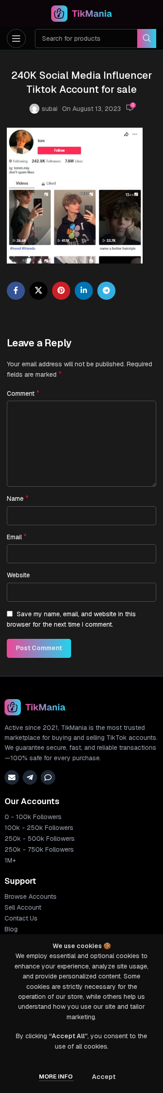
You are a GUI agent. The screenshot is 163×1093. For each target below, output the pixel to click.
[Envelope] (12, 777)
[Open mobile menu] (16, 38)
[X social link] (38, 291)
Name (18, 498)
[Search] (146, 38)
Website (18, 575)
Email (17, 537)
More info (56, 1076)
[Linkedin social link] (84, 291)
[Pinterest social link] (61, 291)
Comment (23, 393)
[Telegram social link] (106, 291)
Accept (103, 1077)
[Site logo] (81, 13)
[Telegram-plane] (30, 777)
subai (50, 109)
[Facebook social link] (16, 291)
